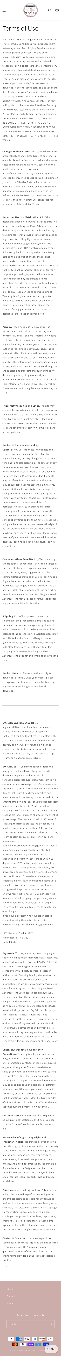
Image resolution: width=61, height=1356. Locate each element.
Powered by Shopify (44, 1350)
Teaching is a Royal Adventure (26, 1350)
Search (10, 1303)
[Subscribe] (50, 1324)
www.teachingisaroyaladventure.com (36, 39)
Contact (11, 1296)
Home (10, 1288)
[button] (4, 10)
